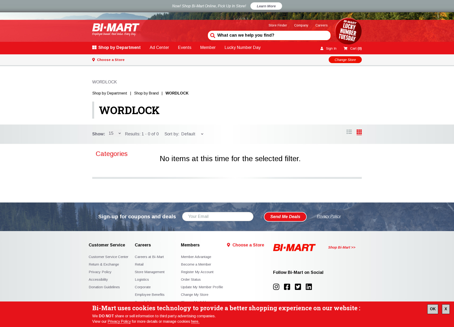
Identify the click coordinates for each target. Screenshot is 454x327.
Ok (433, 309)
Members (190, 245)
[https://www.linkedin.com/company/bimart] (310, 287)
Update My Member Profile (202, 287)
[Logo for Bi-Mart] (116, 29)
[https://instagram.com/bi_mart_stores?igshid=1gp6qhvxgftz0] (278, 287)
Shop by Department (119, 47)
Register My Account (197, 272)
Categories (112, 153)
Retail (139, 264)
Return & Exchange (104, 264)
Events (184, 47)
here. (195, 321)
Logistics (142, 279)
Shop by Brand (146, 93)
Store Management (150, 272)
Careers (321, 25)
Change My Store (194, 295)
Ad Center (159, 47)
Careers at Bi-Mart (149, 257)
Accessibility (98, 279)
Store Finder (278, 25)
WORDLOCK (129, 110)
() (356, 48)
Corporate (143, 287)
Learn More (266, 6)
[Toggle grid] (349, 132)
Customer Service (107, 245)
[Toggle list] (359, 132)
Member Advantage (196, 257)
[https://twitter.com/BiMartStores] (300, 287)
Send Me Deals (285, 216)
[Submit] (212, 35)
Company (301, 25)
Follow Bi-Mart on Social (298, 272)
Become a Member (196, 264)
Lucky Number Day (243, 47)
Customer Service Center (108, 257)
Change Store (345, 60)
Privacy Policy (119, 321)
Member (208, 47)
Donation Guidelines (104, 287)
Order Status (191, 279)
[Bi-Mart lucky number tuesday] (348, 32)
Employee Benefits (150, 295)
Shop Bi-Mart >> (341, 247)
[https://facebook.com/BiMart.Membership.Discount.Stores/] (289, 287)
